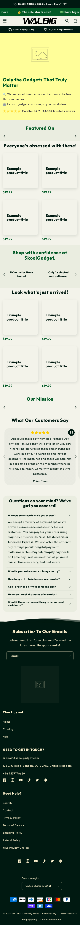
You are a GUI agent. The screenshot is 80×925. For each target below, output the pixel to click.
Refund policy (49, 913)
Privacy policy (31, 913)
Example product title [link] (17, 170)
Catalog (8, 729)
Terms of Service (13, 825)
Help (6, 736)
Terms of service (68, 913)
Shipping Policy (12, 832)
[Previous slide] (4, 136)
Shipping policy (29, 919)
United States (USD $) (38, 885)
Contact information (51, 919)
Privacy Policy (12, 817)
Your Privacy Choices (16, 847)
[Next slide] (75, 136)
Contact (8, 810)
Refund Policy (11, 840)
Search (7, 803)
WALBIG (16, 913)
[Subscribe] (69, 655)
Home (6, 721)
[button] (5, 21)
